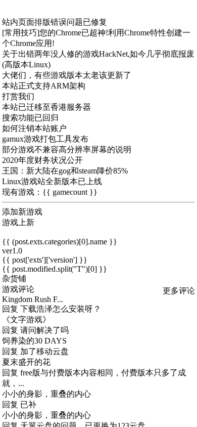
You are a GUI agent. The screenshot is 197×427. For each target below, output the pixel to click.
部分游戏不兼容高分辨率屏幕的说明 (66, 149)
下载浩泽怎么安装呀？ (60, 309)
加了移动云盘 (44, 351)
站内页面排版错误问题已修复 (54, 22)
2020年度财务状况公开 (42, 160)
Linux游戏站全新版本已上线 (52, 181)
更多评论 (179, 290)
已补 (28, 404)
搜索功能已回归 (30, 117)
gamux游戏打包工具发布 (45, 139)
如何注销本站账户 (34, 128)
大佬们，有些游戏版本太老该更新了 (66, 75)
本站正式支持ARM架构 (43, 85)
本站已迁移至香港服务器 (46, 107)
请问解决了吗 (44, 330)
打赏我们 (18, 96)
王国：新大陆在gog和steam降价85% (65, 170)
